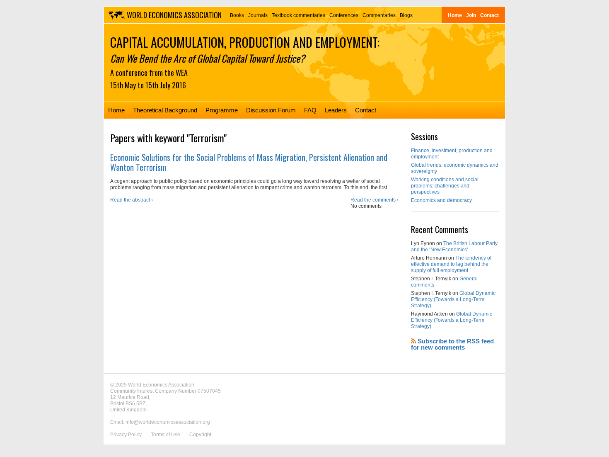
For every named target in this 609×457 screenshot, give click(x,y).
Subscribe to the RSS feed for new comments (452, 344)
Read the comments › (374, 200)
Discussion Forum (271, 110)
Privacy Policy (126, 435)
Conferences (343, 15)
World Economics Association (174, 15)
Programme (221, 110)
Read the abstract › (131, 200)
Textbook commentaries (298, 15)
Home (455, 15)
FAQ (310, 110)
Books (237, 15)
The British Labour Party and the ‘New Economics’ (454, 247)
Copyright (200, 435)
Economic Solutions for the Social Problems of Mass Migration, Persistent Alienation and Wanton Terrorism (248, 162)
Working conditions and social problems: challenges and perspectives (445, 186)
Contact (489, 15)
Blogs (406, 15)
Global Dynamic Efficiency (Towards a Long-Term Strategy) (453, 299)
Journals (258, 15)
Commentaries (379, 15)
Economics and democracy (441, 200)
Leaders (336, 110)
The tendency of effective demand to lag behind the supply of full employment (451, 264)
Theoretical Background (165, 110)
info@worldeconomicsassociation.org (168, 422)
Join (471, 15)
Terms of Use (165, 435)
